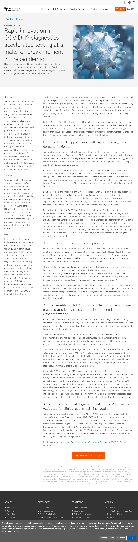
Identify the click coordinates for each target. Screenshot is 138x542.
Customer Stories (14, 19)
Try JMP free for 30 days (88, 455)
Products (10, 511)
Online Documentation (83, 514)
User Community (81, 507)
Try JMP (120, 9)
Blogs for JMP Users (115, 514)
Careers (110, 517)
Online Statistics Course (50, 514)
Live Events (44, 507)
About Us (111, 507)
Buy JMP (130, 9)
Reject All (121, 537)
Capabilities (11, 514)
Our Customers (46, 511)
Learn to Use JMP (81, 511)
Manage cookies (107, 537)
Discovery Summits (82, 517)
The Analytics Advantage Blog (119, 511)
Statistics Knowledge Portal (51, 517)
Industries (10, 517)
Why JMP (10, 507)
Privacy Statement (118, 523)
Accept (131, 537)
